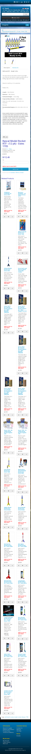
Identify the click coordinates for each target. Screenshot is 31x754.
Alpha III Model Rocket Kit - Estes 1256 (22, 233)
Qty (3, 160)
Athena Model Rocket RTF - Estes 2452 (8, 269)
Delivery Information (8, 729)
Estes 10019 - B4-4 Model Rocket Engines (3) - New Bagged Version (22, 308)
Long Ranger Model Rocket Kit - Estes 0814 (22, 582)
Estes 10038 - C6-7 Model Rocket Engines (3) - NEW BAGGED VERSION (22, 391)
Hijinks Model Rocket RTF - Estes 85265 (7, 509)
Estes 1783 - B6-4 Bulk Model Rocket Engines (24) (8, 432)
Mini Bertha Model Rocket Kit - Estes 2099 (8, 545)
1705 (27, 717)
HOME (17, 2)
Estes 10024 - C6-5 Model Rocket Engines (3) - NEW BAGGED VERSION (8, 391)
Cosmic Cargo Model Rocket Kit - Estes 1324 (22, 655)
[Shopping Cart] (26, 2)
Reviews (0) (15, 67)
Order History (6, 742)
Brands (18, 736)
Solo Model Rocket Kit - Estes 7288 (7, 471)
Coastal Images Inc (22, 750)
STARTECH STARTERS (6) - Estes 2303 (8, 193)
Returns (19, 729)
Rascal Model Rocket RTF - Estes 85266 (21, 509)
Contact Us (19, 728)
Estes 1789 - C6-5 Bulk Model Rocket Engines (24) (22, 432)
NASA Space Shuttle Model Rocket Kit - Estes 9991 (22, 471)
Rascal (23, 717)
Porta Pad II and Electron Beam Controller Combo (22, 270)
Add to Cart (15, 169)
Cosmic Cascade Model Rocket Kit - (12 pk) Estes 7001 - (8, 692)
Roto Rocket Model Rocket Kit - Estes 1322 (22, 618)
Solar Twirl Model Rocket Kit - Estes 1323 (8, 655)
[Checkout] (28, 2)
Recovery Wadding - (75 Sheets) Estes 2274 (22, 194)
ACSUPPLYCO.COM (18, 748)
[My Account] (22, 2)
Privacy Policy (6, 731)
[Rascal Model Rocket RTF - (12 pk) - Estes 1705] (15, 46)
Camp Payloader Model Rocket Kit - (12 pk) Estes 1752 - (8, 619)
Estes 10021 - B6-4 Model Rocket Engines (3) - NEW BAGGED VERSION (22, 349)
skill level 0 (7, 717)
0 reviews (12, 172)
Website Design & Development (11, 750)
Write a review (20, 172)
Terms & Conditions (8, 732)
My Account (6, 741)
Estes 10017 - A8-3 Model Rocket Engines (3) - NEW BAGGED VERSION (8, 309)
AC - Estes (9, 149)
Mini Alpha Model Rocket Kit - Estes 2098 (22, 545)
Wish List (5, 743)
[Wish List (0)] (24, 2)
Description (7, 67)
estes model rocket (16, 717)
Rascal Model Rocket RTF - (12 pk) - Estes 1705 (14, 31)
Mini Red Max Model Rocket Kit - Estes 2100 (8, 582)
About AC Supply (7, 728)
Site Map (19, 731)
